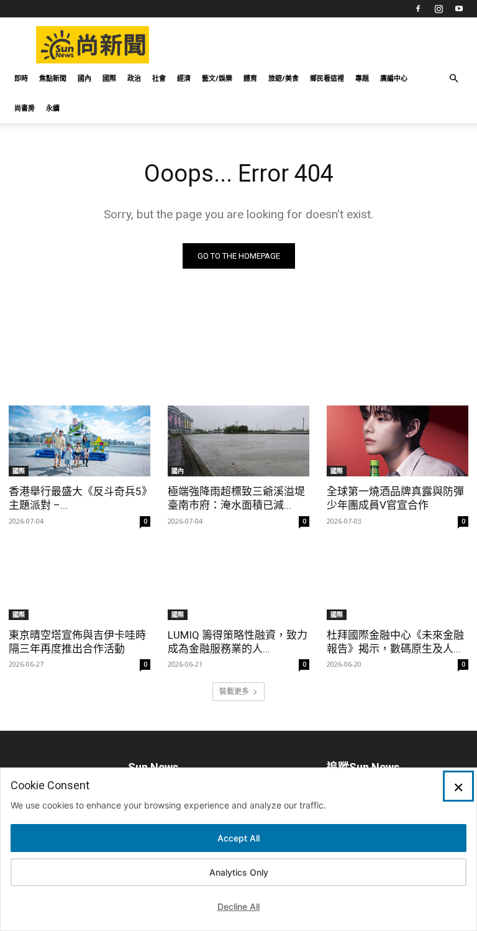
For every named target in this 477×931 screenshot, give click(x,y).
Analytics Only (238, 872)
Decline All (238, 906)
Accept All (238, 838)
